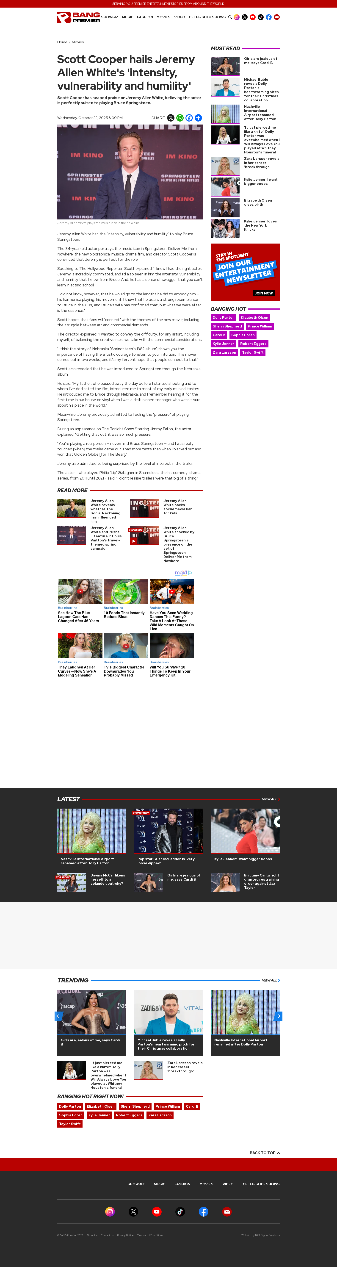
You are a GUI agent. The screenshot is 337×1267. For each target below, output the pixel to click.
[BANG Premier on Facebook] (269, 17)
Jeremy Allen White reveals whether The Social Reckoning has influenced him (105, 511)
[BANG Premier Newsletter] (277, 17)
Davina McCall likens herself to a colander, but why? (108, 879)
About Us (92, 1235)
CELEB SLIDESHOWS (207, 17)
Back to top (263, 1153)
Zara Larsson (224, 352)
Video (179, 17)
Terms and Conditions (150, 1235)
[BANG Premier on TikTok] (261, 17)
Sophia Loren (243, 335)
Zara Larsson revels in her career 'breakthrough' (261, 162)
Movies (164, 17)
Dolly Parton (224, 317)
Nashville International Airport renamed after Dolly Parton (260, 112)
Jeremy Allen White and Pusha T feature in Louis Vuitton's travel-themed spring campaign (106, 538)
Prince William (260, 326)
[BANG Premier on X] (245, 17)
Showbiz (109, 17)
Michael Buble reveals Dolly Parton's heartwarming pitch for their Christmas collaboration (261, 90)
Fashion (145, 17)
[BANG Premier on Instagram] (237, 17)
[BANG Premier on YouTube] (253, 17)
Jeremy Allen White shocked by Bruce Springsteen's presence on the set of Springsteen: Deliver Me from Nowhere (178, 544)
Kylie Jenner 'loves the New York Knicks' (260, 225)
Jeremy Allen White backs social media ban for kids (177, 507)
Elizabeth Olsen (254, 317)
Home (62, 42)
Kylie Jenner (223, 343)
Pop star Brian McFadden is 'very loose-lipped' (166, 861)
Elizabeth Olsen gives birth (258, 202)
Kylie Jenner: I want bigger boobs (261, 181)
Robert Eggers (253, 343)
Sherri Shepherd (227, 326)
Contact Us (107, 1235)
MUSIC (127, 17)
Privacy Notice (125, 1235)
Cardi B (219, 335)
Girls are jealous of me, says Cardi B (260, 60)
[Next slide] (279, 1016)
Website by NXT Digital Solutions (260, 1235)
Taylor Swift (253, 352)
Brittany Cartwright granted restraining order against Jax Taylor (261, 881)
